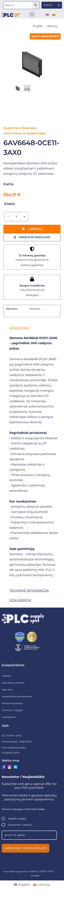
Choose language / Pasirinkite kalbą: (23, 809)
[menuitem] (47, 14)
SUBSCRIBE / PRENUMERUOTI (25, 848)
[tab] (32, 328)
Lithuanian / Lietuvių (20, 824)
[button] (32, 14)
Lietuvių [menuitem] (52, 26)
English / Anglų (17, 818)
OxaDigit (35, 875)
